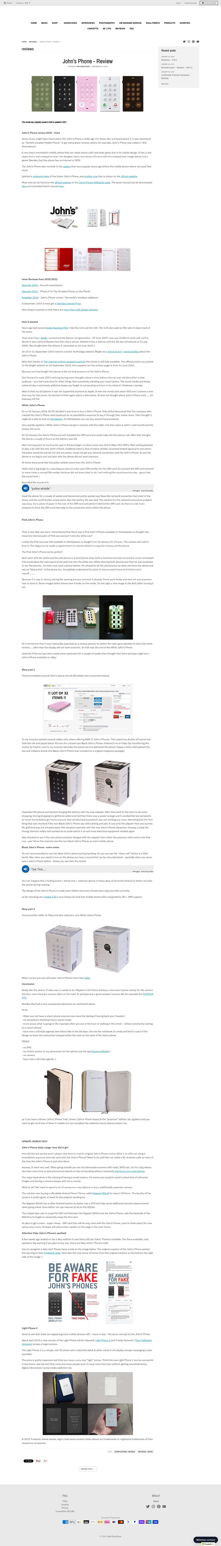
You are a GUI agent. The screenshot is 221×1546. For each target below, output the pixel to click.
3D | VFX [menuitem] (107, 28)
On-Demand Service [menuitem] (130, 23)
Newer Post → (88, 1469)
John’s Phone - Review (88, 61)
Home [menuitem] (34, 23)
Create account (191, 3)
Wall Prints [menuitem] (153, 23)
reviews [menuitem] (120, 28)
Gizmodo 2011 (30, 291)
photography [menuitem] (107, 23)
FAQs (65, 1501)
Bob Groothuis (114, 1536)
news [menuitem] (44, 23)
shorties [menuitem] (185, 23)
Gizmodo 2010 (30, 285)
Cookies (65, 1504)
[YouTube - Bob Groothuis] (197, 41)
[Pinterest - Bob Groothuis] (193, 41)
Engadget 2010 (30, 297)
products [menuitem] (169, 23)
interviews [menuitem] (88, 23)
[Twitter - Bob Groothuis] (184, 41)
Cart (210, 3)
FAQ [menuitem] (132, 28)
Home (24, 42)
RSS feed (164, 84)
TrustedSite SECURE (65, 1511)
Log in (178, 3)
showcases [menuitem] (70, 23)
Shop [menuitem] (55, 23)
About (156, 1501)
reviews (33, 42)
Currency (19, 3)
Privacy (65, 1508)
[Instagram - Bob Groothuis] (188, 41)
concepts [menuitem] (92, 28)
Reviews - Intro (145, 1452)
